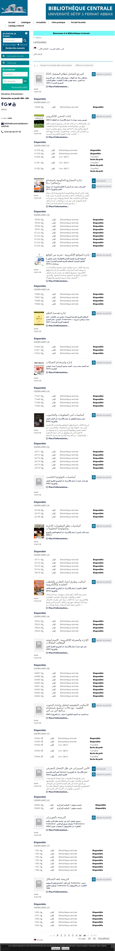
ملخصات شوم (57, 826)
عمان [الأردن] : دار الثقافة (61, 120)
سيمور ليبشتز (76, 821)
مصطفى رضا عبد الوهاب (78, 78)
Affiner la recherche (84, 65)
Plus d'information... (59, 86)
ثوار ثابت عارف (82, 481)
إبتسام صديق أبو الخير (64, 824)
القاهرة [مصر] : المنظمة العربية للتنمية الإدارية (68, 261)
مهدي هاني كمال (62, 78)
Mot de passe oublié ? (19, 87)
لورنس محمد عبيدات (79, 120)
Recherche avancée (15, 48)
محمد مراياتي (84, 319)
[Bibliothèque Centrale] (14, 8)
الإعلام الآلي (43, 49)
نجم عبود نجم (82, 646)
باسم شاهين (52, 258)
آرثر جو (66, 821)
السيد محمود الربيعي (64, 366)
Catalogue (26, 22)
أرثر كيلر (67, 883)
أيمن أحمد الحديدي (52, 772)
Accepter (65, 948)
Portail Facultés (78, 22)
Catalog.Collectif (16, 25)
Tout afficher (103, 938)
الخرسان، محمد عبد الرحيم (75, 187)
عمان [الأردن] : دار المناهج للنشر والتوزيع (60, 532)
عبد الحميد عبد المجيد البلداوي (78, 714)
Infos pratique (58, 22)
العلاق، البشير (82, 588)
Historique (11, 63)
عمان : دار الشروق (58, 714)
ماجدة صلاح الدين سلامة (54, 821)
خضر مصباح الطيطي (77, 419)
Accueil (11, 22)
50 (94, 938)
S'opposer (55, 948)
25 (89, 938)
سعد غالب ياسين (83, 532)
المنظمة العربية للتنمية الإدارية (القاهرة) (72, 258)
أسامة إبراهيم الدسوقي (54, 883)
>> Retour (37, 37)
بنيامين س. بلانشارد (57, 317)
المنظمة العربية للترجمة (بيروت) (77, 317)
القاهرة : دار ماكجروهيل (72, 826)
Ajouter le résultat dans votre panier (56, 65)
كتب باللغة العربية (57, 49)
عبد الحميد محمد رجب (81, 366)
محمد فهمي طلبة (70, 80)
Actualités (41, 22)
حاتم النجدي (50, 319)
